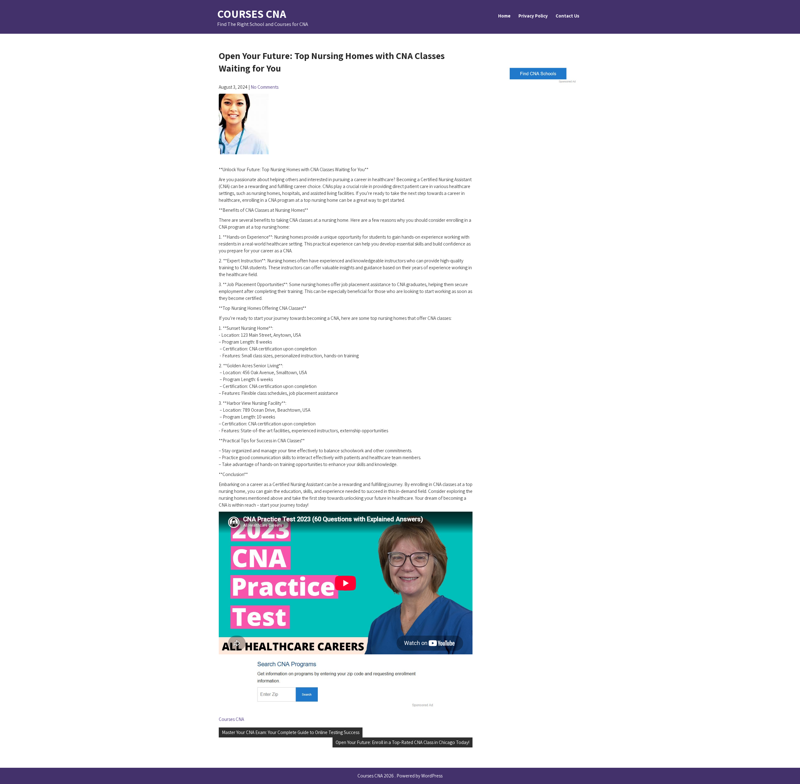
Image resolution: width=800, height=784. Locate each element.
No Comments (264, 87)
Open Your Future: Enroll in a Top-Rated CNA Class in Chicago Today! (402, 742)
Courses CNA (251, 13)
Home (504, 16)
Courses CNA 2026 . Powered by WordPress (400, 776)
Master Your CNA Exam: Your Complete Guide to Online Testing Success (290, 732)
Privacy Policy (533, 16)
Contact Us (567, 16)
